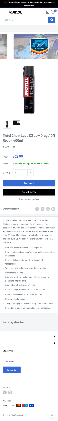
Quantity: (7, 172)
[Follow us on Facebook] (5, 392)
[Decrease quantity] (16, 173)
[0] (53, 12)
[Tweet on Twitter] (48, 209)
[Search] (51, 20)
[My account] (47, 12)
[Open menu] (4, 12)
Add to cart (29, 183)
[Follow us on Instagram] (10, 392)
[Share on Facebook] (37, 209)
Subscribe (11, 370)
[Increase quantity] (31, 173)
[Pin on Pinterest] (42, 209)
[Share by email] (53, 209)
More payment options (29, 199)
